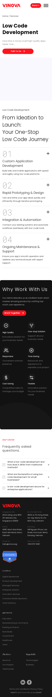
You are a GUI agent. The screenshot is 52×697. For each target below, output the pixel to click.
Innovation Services (11, 594)
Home (5, 16)
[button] (25, 163)
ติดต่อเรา (35, 5)
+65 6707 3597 (33, 544)
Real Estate (7, 632)
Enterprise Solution (10, 590)
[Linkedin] (23, 682)
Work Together (12, 313)
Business (30, 664)
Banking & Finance (10, 627)
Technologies (32, 660)
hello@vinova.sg (9, 544)
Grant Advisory (9, 603)
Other (4, 644)
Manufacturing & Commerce (15, 623)
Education (6, 618)
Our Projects (7, 664)
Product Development (12, 581)
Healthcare (7, 640)
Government (8, 636)
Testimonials (8, 669)
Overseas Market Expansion (14, 598)
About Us (6, 660)
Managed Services (10, 585)
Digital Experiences (10, 576)
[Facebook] (29, 682)
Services (14, 16)
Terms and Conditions (19, 689)
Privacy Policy (37, 689)
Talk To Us (16, 51)
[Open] (46, 5)
